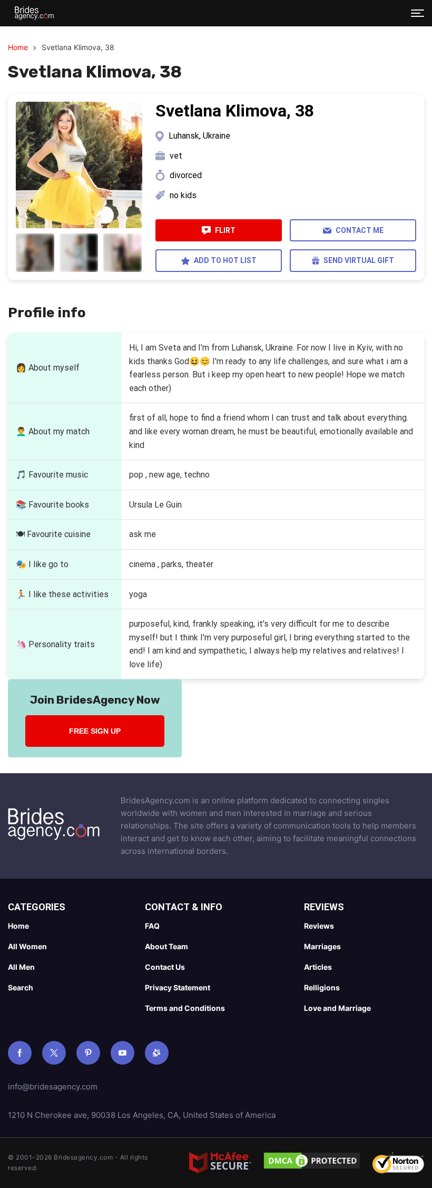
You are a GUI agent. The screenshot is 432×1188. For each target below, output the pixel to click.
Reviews (319, 925)
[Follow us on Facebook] (20, 1053)
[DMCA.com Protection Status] (312, 1163)
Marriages (322, 946)
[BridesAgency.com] (34, 13)
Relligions (322, 987)
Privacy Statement (177, 987)
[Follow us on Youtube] (122, 1053)
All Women (27, 946)
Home (18, 47)
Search (20, 987)
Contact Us (165, 966)
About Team (166, 946)
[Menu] (417, 13)
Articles (318, 966)
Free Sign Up (95, 731)
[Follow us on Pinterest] (88, 1053)
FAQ (152, 925)
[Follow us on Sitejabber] (157, 1053)
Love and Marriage (337, 1008)
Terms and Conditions (185, 1008)
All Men (21, 966)
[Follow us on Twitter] (54, 1053)
